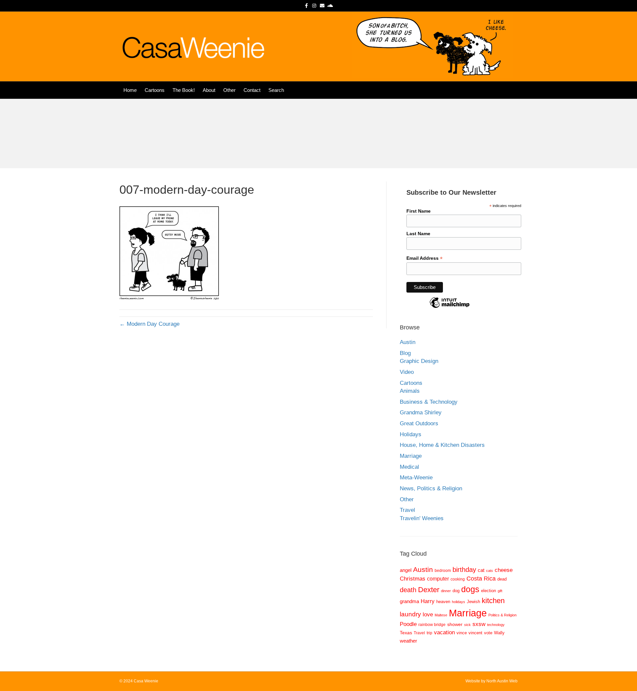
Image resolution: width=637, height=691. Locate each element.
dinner (446, 591)
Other (229, 90)
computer (438, 579)
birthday (464, 569)
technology (496, 625)
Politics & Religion (502, 615)
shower (454, 624)
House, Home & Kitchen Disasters (442, 445)
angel (405, 570)
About (209, 90)
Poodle (408, 624)
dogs (470, 589)
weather (408, 641)
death (408, 589)
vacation (444, 632)
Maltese (441, 615)
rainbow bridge (432, 624)
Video (407, 372)
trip (429, 633)
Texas (406, 632)
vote (488, 632)
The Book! (184, 90)
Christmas (412, 579)
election (488, 590)
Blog (405, 353)
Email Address (424, 258)
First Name (418, 211)
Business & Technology (429, 402)
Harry (428, 601)
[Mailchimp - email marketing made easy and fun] (449, 307)
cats (489, 571)
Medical (409, 467)
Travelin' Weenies (422, 518)
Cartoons (155, 90)
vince (462, 632)
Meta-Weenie (416, 477)
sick (467, 625)
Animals (410, 391)
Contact (252, 90)
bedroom (443, 570)
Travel (407, 510)
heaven (443, 601)
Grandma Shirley (421, 412)
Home (130, 90)
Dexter (428, 590)
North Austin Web (502, 681)
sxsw (478, 624)
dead (502, 579)
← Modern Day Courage (149, 324)
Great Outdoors (419, 423)
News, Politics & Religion (431, 488)
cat (481, 570)
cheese (504, 570)
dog (456, 590)
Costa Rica (481, 578)
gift (500, 591)
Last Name (418, 233)
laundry (410, 614)
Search (276, 90)
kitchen (493, 600)
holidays (458, 602)
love (428, 614)
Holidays (410, 434)
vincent (475, 632)
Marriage (411, 456)
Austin (407, 342)
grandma (409, 601)
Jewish (473, 601)
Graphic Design (419, 361)
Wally (499, 632)
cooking (458, 579)
